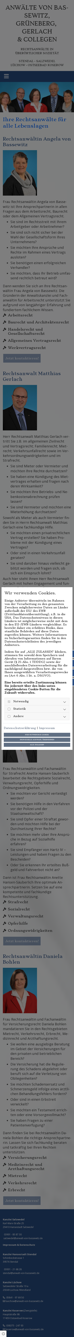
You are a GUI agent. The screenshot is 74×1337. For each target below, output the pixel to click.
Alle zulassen (37, 745)
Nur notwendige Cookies (37, 735)
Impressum (47, 728)
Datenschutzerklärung (20, 728)
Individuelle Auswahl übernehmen (37, 740)
